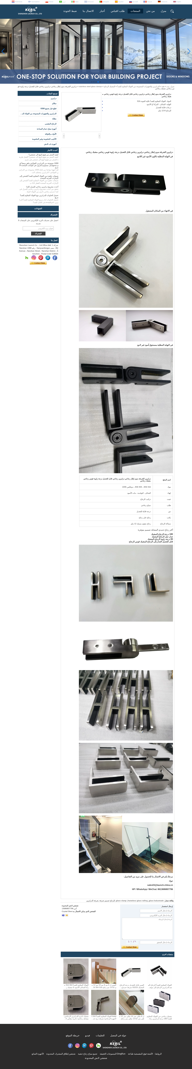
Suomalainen (35, 1)
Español (120, 1)
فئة (163, 86)
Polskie (51, 1)
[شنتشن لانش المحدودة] (30, 16)
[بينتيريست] (40, 257)
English (178, 1)
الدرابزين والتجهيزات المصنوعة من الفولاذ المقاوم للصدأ (138, 86)
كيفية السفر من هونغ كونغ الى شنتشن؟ (43, 155)
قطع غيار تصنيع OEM (48, 108)
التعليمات (100, 1035)
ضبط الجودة (70, 11)
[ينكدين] (47, 257)
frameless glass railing (138, 901)
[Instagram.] (33, 257)
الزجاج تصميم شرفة (107, 901)
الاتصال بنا (88, 11)
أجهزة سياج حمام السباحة (46, 129)
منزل (163, 11)
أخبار (102, 11)
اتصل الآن (38, 263)
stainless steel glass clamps (90, 86)
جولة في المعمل (118, 1035)
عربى (64, 1)
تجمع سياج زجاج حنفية (87, 1054)
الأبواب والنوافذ (50, 134)
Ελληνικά (91, 1)
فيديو (87, 1035)
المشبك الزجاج (109, 86)
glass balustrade (156, 901)
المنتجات (135, 11)
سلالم (54, 103)
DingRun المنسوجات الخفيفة (112, 1054)
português (106, 1)
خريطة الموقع (72, 1035)
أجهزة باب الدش (50, 144)
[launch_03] (63, 915)
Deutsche (164, 1)
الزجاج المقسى (50, 124)
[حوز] (26, 257)
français (149, 1)
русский (135, 1)
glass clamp (121, 901)
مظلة (54, 119)
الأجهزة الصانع (38, 1054)
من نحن (150, 11)
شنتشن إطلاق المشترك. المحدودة (60, 1054)
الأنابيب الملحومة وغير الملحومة (44, 139)
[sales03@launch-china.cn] (66, 915)
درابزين (53, 98)
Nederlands (18, 1)
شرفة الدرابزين (92, 901)
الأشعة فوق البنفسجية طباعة (140, 1054)
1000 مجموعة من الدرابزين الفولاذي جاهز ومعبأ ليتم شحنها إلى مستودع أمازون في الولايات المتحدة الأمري (38, 165)
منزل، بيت (170, 86)
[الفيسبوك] (54, 257)
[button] (100, 81)
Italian (76, 1)
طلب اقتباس (118, 11)
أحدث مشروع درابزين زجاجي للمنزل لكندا (42, 187)
